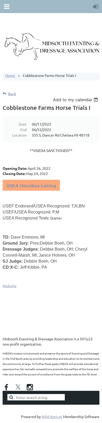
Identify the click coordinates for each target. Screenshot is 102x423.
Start (23, 124)
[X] (18, 387)
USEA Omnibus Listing (31, 185)
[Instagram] (29, 387)
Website (9, 285)
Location (19, 135)
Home (10, 75)
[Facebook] (6, 387)
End (23, 129)
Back (12, 93)
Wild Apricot (52, 416)
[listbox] (76, 100)
